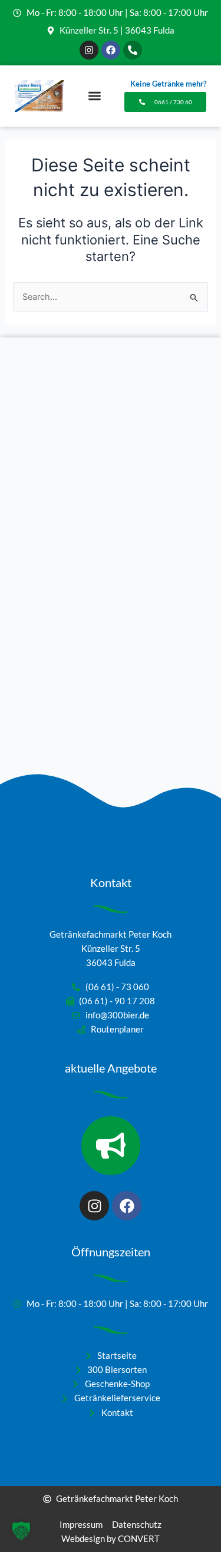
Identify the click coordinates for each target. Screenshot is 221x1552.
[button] (94, 96)
